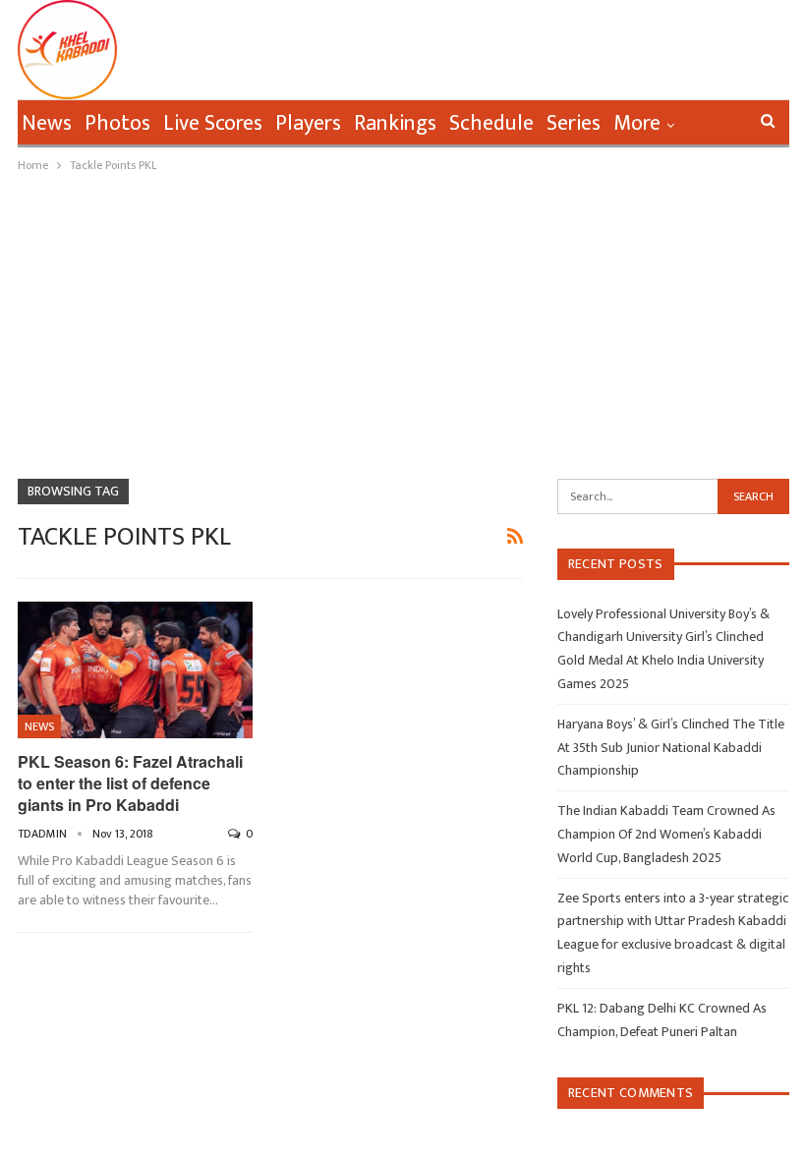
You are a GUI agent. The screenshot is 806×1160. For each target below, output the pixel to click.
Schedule (491, 123)
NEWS (39, 726)
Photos (117, 123)
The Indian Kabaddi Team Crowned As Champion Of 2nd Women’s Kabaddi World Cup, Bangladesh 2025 (666, 834)
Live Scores (212, 123)
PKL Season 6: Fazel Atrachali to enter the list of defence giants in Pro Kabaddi (130, 783)
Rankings (395, 123)
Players (308, 123)
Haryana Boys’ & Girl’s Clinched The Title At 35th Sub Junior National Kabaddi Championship (670, 748)
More (637, 123)
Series (574, 123)
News (47, 123)
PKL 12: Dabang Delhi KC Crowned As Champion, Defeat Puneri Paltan (662, 1020)
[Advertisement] (403, 323)
